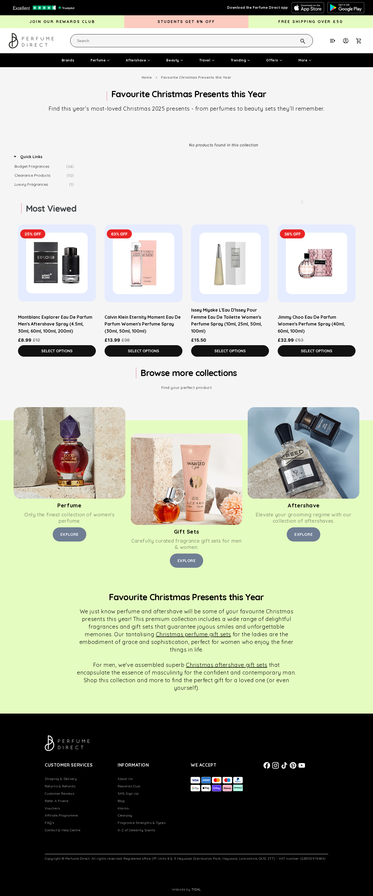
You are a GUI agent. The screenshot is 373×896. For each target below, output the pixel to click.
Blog (121, 801)
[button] (362, 40)
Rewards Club (129, 786)
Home (147, 77)
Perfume (98, 60)
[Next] (302, 202)
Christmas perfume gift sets (193, 634)
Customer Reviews (60, 793)
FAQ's (49, 823)
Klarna (123, 808)
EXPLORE (69, 534)
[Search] (296, 40)
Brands (68, 60)
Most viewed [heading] (51, 208)
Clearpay (125, 815)
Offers (272, 60)
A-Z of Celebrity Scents (136, 830)
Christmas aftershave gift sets (226, 664)
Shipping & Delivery (61, 779)
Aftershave (136, 60)
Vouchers (52, 808)
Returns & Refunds (60, 786)
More (302, 60)
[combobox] (191, 40)
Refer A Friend (56, 801)
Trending (238, 60)
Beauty (172, 60)
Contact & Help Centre (63, 830)
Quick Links (30, 156)
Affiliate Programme (61, 815)
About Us (125, 779)
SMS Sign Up (128, 793)
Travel (205, 60)
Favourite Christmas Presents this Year (196, 77)
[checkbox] (45, 166)
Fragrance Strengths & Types (141, 823)
